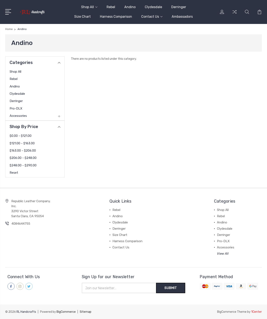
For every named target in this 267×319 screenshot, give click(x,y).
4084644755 (20, 224)
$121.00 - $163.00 (22, 143)
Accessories (18, 116)
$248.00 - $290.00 (23, 165)
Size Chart (82, 17)
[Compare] (234, 14)
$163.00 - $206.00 (23, 150)
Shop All (87, 7)
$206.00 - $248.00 (23, 158)
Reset (14, 172)
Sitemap (85, 312)
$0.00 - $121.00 (20, 136)
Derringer (178, 7)
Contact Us (150, 17)
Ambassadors (182, 17)
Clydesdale (153, 7)
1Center (256, 312)
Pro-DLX (16, 108)
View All (223, 253)
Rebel (111, 7)
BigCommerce (66, 312)
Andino (130, 7)
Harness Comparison (116, 17)
